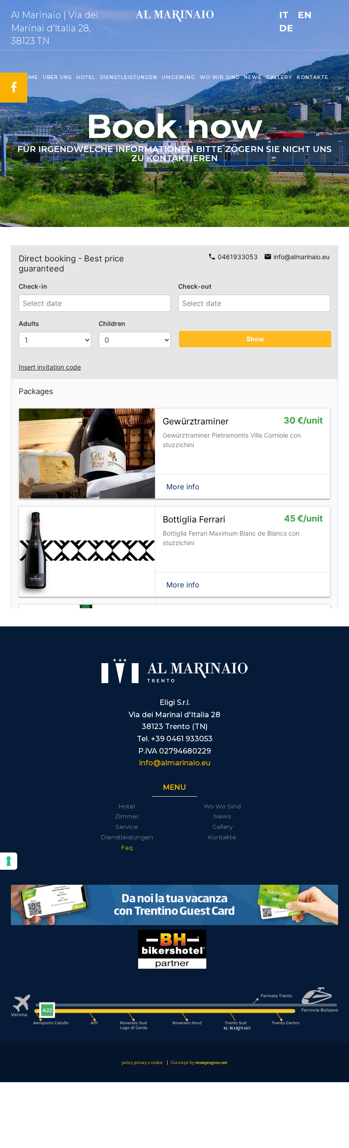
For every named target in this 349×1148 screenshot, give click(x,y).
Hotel (85, 77)
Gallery (279, 77)
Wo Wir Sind (222, 806)
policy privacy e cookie (142, 1062)
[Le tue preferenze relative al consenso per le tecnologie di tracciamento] (8, 861)
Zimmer (127, 816)
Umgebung (178, 77)
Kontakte (313, 77)
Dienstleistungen (128, 77)
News (252, 77)
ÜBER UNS (57, 77)
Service (126, 826)
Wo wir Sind (219, 77)
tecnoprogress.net (211, 1062)
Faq (127, 847)
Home (29, 77)
